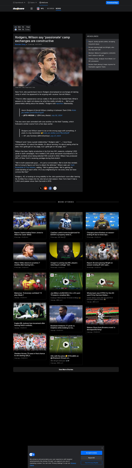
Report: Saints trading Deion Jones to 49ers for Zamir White (28, 234)
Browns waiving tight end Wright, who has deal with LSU (101, 48)
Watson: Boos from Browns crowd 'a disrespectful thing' (101, 328)
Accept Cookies (91, 453)
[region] (66, 457)
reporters (59, 103)
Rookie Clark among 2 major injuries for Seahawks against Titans (102, 66)
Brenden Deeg (20, 44)
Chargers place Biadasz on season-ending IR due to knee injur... (100, 234)
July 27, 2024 (55, 136)
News (58, 8)
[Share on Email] (55, 188)
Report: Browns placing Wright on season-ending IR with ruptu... (100, 264)
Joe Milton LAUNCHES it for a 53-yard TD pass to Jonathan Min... (65, 294)
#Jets (74, 110)
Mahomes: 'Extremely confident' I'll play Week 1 (28, 294)
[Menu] (31, 8)
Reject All (91, 458)
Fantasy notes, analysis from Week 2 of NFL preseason (102, 60)
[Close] (102, 448)
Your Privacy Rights (91, 462)
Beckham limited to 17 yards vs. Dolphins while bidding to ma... (63, 327)
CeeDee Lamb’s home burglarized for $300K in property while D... (65, 234)
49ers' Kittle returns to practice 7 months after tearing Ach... (27, 264)
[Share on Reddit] (45, 188)
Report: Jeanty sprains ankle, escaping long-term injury (102, 43)
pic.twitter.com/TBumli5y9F (58, 133)
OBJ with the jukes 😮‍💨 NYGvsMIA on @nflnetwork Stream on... (65, 357)
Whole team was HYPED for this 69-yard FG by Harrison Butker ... (101, 294)
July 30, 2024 (56, 115)
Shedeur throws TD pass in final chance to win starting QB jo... (29, 354)
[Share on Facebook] (50, 188)
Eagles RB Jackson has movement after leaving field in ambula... (29, 324)
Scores (50, 8)
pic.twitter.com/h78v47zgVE (32, 112)
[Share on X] (40, 188)
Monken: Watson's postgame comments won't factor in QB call (102, 54)
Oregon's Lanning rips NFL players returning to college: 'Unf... (64, 264)
